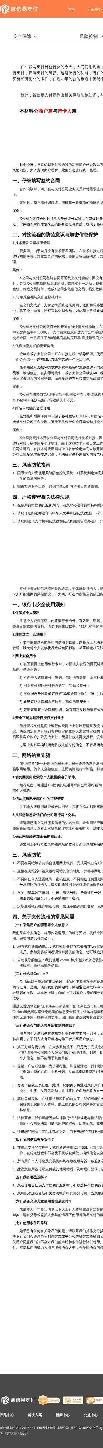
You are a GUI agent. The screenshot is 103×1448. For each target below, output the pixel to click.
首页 (71, 9)
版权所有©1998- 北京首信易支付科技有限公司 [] (51, 1427)
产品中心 (95, 9)
